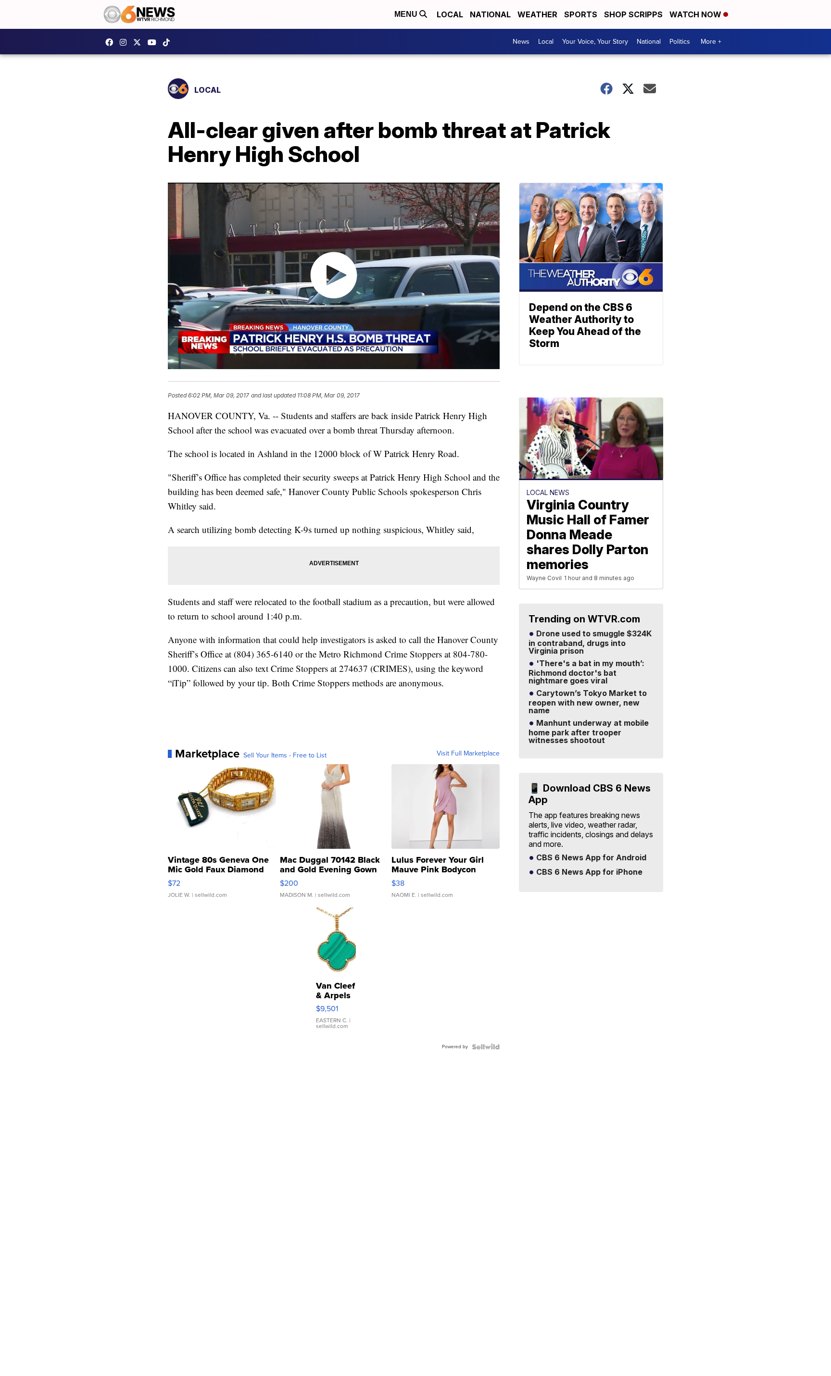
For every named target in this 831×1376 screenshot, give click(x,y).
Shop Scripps (633, 14)
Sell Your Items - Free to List (285, 755)
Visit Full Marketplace (468, 753)
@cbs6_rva (169, 42)
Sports (580, 14)
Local (450, 14)
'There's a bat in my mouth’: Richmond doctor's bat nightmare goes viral (586, 672)
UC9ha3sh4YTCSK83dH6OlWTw (154, 42)
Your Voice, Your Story (595, 42)
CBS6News (111, 42)
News (521, 42)
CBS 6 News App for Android (590, 858)
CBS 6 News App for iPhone (588, 872)
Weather (537, 14)
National (490, 14)
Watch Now (696, 14)
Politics (679, 42)
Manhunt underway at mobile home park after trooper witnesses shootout (589, 732)
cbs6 (125, 42)
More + (711, 42)
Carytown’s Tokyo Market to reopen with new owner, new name (588, 702)
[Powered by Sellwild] (486, 1046)
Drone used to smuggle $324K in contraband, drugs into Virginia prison (590, 643)
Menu (406, 14)
